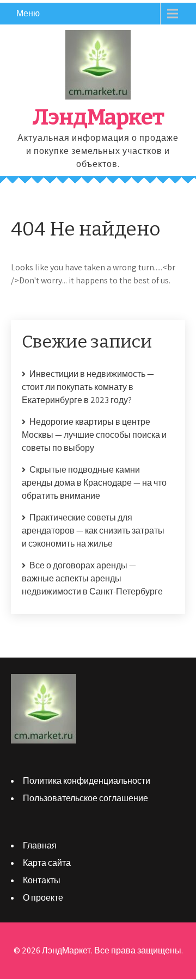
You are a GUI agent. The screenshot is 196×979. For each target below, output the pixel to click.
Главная (40, 845)
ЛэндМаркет (98, 117)
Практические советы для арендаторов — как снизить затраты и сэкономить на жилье (93, 530)
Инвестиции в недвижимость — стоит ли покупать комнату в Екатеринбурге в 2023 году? (88, 387)
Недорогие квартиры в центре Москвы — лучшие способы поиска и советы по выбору (94, 435)
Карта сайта (47, 863)
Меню (28, 13)
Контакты (41, 880)
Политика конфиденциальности (86, 780)
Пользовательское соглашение (85, 798)
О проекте (43, 897)
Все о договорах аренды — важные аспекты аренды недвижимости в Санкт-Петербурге (92, 578)
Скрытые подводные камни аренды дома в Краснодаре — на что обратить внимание (94, 482)
